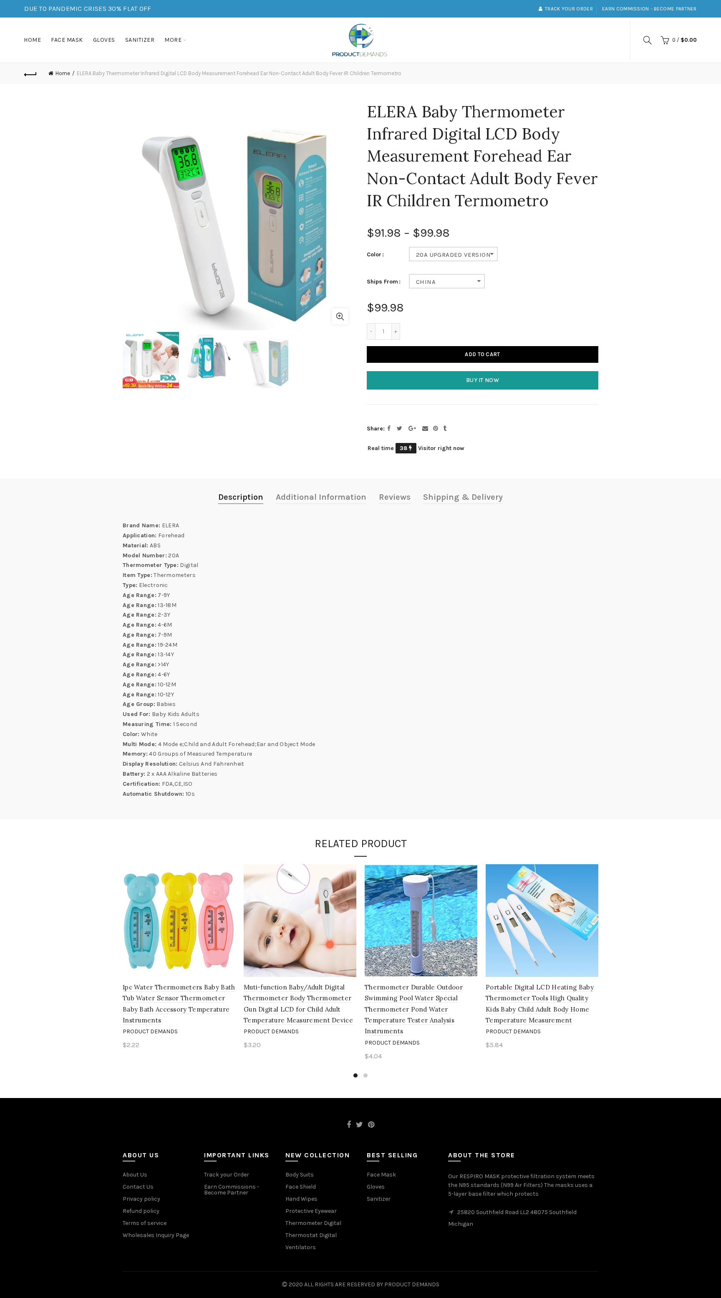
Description (240, 497)
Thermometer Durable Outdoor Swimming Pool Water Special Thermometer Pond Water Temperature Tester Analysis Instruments (414, 1009)
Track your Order (226, 1174)
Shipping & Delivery (463, 497)
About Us (135, 1174)
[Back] (30, 73)
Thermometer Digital (313, 1223)
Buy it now (482, 380)
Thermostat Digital (311, 1235)
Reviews (395, 497)
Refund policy (141, 1211)
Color (374, 254)
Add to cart (482, 354)
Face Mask (67, 39)
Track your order (569, 9)
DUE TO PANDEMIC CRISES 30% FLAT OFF (87, 9)
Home (32, 39)
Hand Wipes (301, 1198)
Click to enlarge (340, 316)
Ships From (382, 281)
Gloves (104, 39)
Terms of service (144, 1223)
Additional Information (321, 497)
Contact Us (138, 1186)
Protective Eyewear (311, 1211)
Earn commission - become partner (649, 9)
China (426, 282)
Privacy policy (141, 1198)
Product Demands (150, 1031)
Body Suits (299, 1174)
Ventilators (300, 1247)
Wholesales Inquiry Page (156, 1235)
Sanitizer (140, 39)
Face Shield (300, 1186)
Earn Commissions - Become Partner (231, 1189)
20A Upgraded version (453, 254)
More (173, 39)
